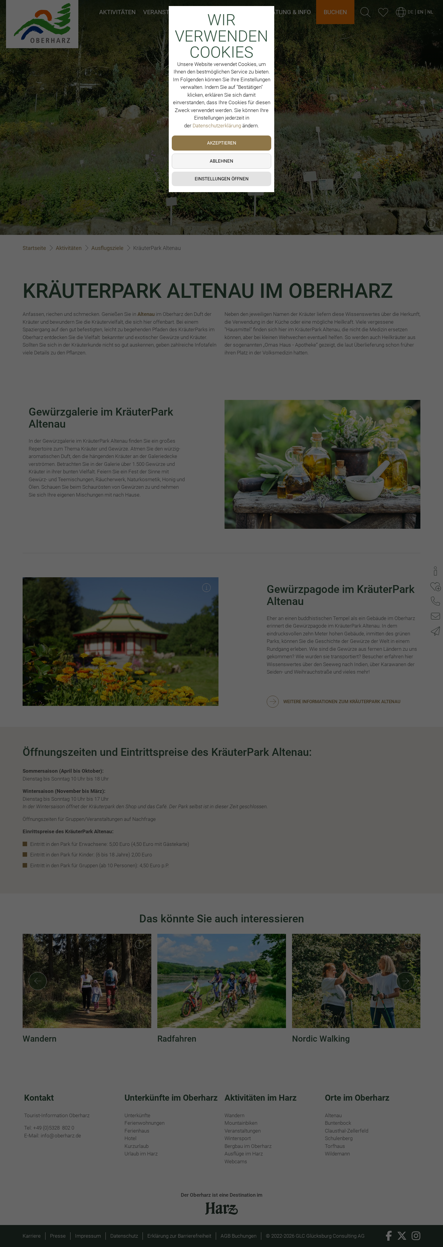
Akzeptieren (221, 143)
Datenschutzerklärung (217, 126)
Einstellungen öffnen (222, 179)
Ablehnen (221, 161)
